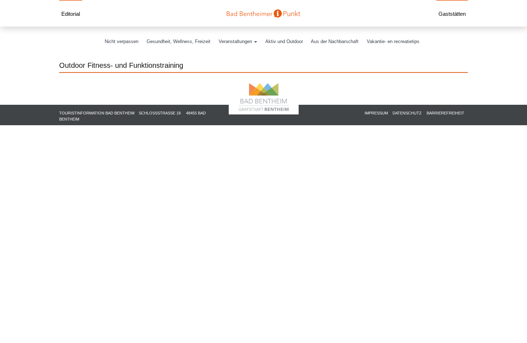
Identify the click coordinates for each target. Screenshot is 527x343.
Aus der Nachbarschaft (335, 41)
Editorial (70, 14)
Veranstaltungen (236, 41)
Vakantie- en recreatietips (393, 41)
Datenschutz (407, 113)
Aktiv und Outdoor (284, 41)
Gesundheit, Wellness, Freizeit (178, 41)
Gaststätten (452, 14)
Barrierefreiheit (445, 113)
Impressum (376, 113)
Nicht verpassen (121, 41)
